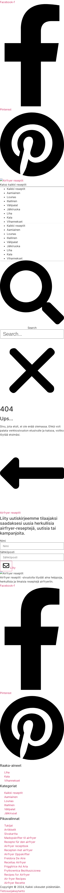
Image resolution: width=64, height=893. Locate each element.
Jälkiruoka (13, 209)
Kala (9, 254)
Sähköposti (7, 552)
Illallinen (12, 238)
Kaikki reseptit (16, 225)
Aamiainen (13, 229)
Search (32, 327)
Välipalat (12, 242)
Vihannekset (15, 221)
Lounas (11, 234)
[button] (32, 292)
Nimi (3, 540)
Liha (9, 250)
